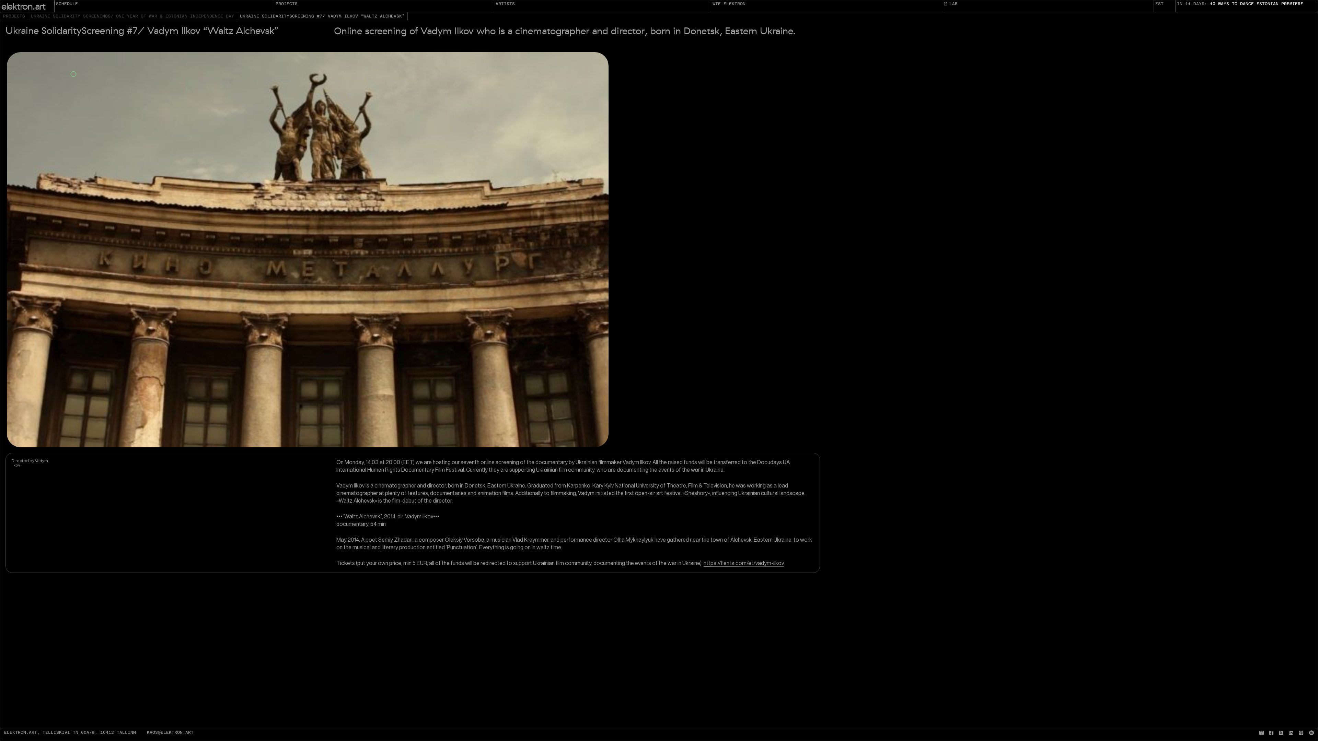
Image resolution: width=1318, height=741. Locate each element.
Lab (953, 3)
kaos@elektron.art (170, 732)
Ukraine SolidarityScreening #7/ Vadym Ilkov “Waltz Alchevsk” (322, 16)
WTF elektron (729, 3)
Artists (505, 3)
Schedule (67, 3)
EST (1159, 3)
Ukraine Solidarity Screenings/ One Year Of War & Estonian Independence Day (132, 16)
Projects (287, 3)
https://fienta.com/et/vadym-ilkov (744, 563)
